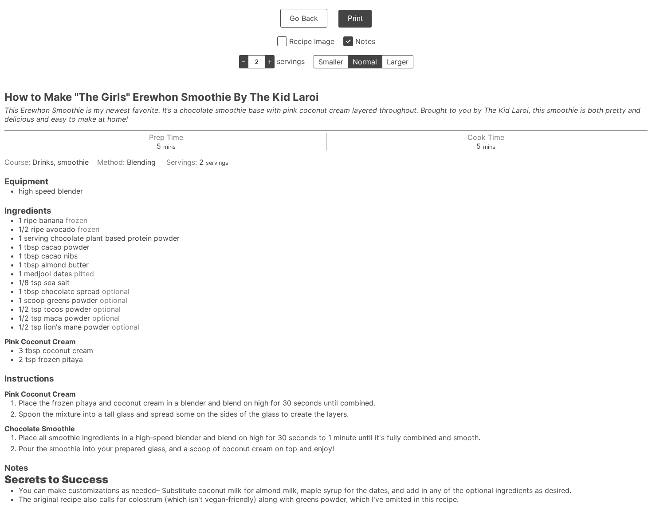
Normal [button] (365, 61)
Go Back (304, 18)
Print (355, 18)
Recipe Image (311, 41)
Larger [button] (397, 61)
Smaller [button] (330, 61)
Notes (365, 41)
